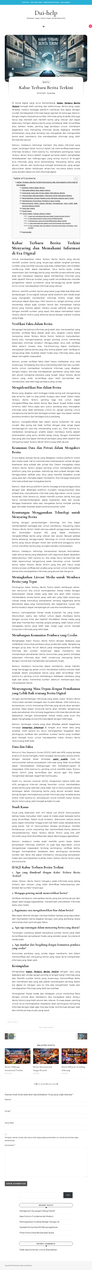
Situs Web (9, 1123)
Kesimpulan (26, 232)
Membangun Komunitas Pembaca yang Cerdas (41, 201)
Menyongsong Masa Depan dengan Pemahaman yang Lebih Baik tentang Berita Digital (50, 204)
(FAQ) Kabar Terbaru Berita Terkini (37, 214)
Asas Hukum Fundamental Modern (37, 1216)
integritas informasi (32, 727)
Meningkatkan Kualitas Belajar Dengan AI (39, 1222)
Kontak (25, 2)
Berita (46, 82)
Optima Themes (25, 1265)
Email (8, 1111)
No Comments (46, 1027)
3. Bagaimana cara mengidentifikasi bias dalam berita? (47, 221)
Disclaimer (65, 2)
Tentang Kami (36, 2)
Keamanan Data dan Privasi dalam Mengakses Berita (43, 193)
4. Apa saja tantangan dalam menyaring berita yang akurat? (49, 223)
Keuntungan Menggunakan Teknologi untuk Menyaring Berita (47, 195)
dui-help (52, 93)
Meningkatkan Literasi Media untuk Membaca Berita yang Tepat (48, 198)
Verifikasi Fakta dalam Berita (33, 188)
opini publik (60, 759)
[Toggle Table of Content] (75, 179)
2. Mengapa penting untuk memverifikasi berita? (45, 218)
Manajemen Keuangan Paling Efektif (37, 1211)
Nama (8, 1099)
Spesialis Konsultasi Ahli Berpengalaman (39, 1227)
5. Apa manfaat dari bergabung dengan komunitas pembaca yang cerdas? (53, 227)
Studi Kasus (27, 211)
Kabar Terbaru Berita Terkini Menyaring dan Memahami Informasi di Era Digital (47, 183)
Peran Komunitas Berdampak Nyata (37, 1233)
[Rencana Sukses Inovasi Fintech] (81, 1036)
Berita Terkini (12, 1022)
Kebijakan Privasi (51, 2)
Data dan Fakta (28, 208)
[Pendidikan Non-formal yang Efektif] (10, 1036)
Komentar (10, 1145)
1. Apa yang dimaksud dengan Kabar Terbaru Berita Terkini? (49, 216)
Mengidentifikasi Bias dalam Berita (36, 190)
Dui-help (46, 13)
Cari (68, 1195)
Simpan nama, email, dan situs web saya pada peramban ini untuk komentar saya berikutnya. (41, 1139)
